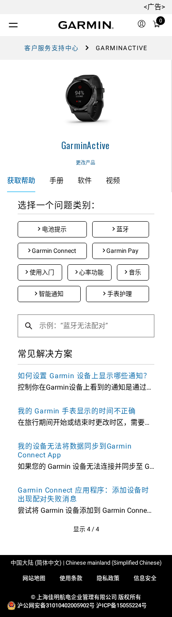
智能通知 (50, 293)
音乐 (134, 272)
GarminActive (85, 145)
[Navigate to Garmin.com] (86, 25)
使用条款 (71, 578)
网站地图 (33, 578)
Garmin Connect (53, 250)
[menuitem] (141, 25)
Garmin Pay (121, 250)
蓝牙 (122, 229)
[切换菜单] (5, 23)
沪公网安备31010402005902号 (56, 605)
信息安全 (145, 578)
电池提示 (54, 229)
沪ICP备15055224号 (121, 605)
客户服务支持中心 (51, 47)
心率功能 (91, 272)
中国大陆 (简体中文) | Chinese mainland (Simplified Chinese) (86, 562)
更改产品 (85, 163)
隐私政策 (108, 578)
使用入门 (41, 272)
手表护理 (119, 293)
